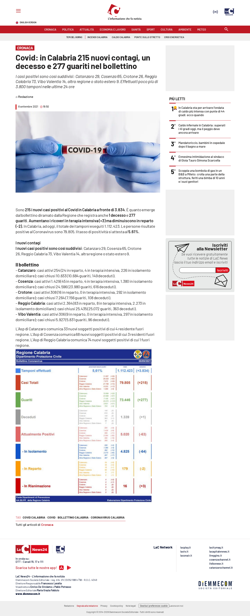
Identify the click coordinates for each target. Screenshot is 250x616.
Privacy (103, 605)
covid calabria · (34, 517)
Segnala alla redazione (87, 605)
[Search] (226, 29)
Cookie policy (116, 605)
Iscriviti (222, 270)
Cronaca (47, 525)
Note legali (131, 605)
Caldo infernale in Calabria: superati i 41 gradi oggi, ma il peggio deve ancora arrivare (201, 128)
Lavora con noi (176, 605)
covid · (52, 517)
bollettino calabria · (74, 517)
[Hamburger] (18, 11)
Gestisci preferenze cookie (154, 605)
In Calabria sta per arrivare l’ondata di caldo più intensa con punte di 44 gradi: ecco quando (201, 111)
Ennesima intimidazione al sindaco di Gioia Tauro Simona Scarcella (201, 158)
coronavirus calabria (108, 517)
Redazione (69, 605)
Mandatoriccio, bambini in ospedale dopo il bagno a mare (201, 144)
